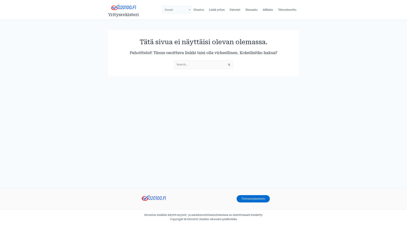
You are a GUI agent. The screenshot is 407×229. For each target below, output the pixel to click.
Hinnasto (251, 9)
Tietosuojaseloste (253, 198)
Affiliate (268, 9)
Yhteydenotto (287, 9)
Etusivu (199, 9)
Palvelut (235, 9)
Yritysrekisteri (123, 14)
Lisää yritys (217, 9)
